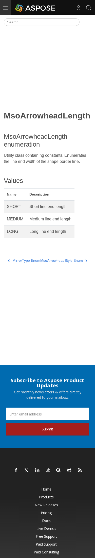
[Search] (88, 7)
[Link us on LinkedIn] (37, 470)
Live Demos (46, 528)
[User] (78, 7)
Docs (46, 520)
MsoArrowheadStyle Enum (61, 260)
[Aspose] (35, 7)
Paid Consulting (46, 552)
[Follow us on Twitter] (27, 470)
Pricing (46, 512)
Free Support (46, 536)
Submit (47, 429)
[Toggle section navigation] (85, 22)
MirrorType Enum (26, 260)
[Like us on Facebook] (16, 470)
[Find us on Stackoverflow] (48, 470)
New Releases (46, 504)
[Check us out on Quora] (58, 470)
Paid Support (46, 544)
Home (46, 489)
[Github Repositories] (69, 470)
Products (46, 497)
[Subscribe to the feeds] (80, 470)
